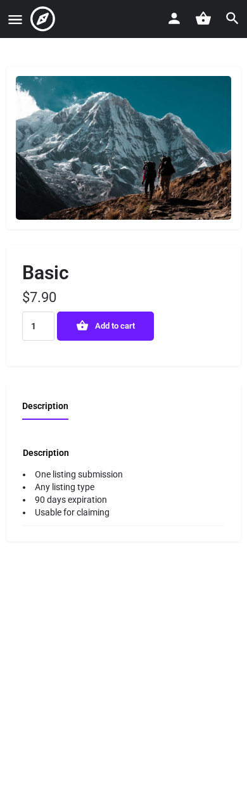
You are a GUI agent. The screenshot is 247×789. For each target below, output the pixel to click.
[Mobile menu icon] (15, 19)
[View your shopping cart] (203, 18)
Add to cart (115, 326)
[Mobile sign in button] (174, 18)
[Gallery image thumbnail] (123, 148)
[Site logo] (44, 19)
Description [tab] (45, 406)
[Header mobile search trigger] (232, 18)
